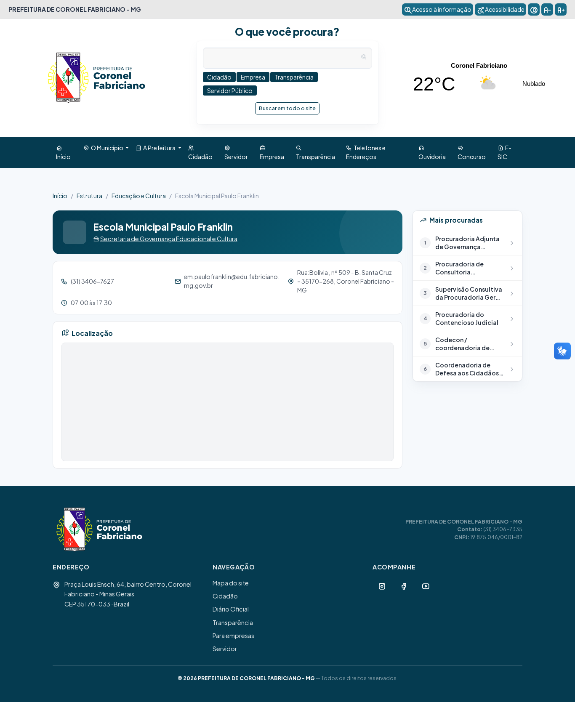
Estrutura (89, 195)
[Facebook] (403, 586)
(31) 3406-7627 (92, 281)
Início (63, 152)
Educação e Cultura (139, 195)
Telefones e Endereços (366, 152)
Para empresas (233, 635)
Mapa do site (231, 583)
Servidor (236, 152)
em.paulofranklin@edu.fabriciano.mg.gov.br (232, 281)
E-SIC (504, 152)
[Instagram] (382, 586)
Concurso (472, 152)
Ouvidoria (432, 152)
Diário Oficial (231, 609)
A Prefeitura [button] (158, 148)
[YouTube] (425, 586)
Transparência (315, 152)
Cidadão (200, 152)
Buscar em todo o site (287, 108)
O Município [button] (106, 148)
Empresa (272, 152)
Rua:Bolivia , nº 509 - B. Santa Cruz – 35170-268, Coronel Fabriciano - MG (345, 281)
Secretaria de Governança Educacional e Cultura (168, 238)
